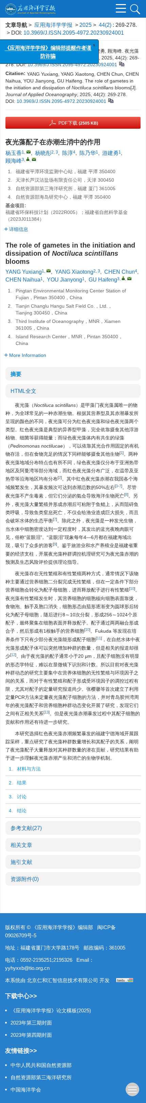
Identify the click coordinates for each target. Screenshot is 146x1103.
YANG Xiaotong (74, 272)
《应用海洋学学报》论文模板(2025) (51, 1010)
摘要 (16, 374)
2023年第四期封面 (31, 1035)
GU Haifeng (103, 280)
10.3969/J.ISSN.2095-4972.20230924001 (73, 33)
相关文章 (21, 845)
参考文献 (26, 828)
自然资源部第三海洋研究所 (41, 1077)
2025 (85, 25)
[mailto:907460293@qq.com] (28, 151)
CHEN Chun (119, 272)
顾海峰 (13, 161)
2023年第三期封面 (31, 1023)
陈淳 (67, 153)
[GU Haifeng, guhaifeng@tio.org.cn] (123, 278)
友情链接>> (21, 1050)
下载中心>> (21, 996)
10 (132, 588)
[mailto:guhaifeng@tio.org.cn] (34, 159)
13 (46, 712)
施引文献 (21, 862)
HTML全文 (23, 391)
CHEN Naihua (22, 280)
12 (13, 655)
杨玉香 (13, 153)
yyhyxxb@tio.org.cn (27, 968)
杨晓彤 (43, 153)
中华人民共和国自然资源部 (41, 1065)
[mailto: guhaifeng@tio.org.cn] (129, 278)
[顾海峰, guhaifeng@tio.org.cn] (28, 159)
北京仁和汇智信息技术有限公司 (62, 980)
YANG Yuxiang (23, 272)
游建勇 (110, 153)
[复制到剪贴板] (121, 63)
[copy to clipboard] (110, 100)
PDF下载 (78, 123)
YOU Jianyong (64, 280)
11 (99, 638)
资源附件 (25, 879)
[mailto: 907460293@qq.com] (48, 270)
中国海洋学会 (26, 1089)
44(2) (106, 25)
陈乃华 (87, 153)
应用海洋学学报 (53, 25)
